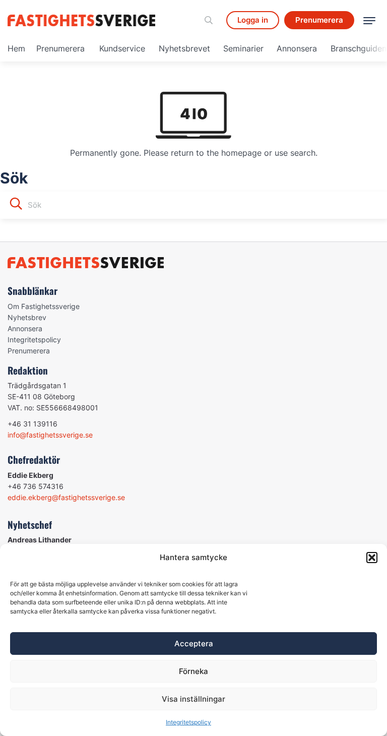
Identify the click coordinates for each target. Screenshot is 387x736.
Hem (16, 48)
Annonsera (297, 48)
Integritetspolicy (188, 722)
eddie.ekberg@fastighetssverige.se (66, 497)
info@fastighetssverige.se (50, 435)
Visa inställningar (193, 699)
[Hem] (83, 20)
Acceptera (193, 643)
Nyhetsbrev (27, 317)
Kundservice (122, 48)
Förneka (193, 671)
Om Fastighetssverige (44, 306)
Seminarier (243, 48)
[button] (372, 558)
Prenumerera (60, 48)
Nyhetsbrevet (184, 48)
